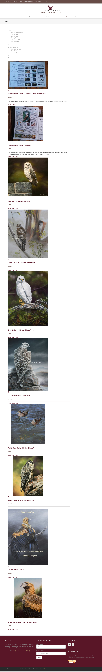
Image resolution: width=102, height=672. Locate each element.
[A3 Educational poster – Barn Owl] (39, 124)
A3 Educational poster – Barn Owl (19, 145)
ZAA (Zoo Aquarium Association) (21, 651)
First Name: (39, 644)
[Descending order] (8, 44)
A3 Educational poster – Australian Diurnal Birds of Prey (27, 94)
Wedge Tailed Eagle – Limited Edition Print (22, 622)
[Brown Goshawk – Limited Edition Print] (39, 235)
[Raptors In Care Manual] (39, 538)
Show (16, 49)
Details (16, 104)
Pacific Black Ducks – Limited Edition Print (22, 448)
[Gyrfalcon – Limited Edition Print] (39, 365)
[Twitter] (73, 644)
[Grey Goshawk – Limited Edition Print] (39, 299)
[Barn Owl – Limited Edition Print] (39, 178)
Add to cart (11, 104)
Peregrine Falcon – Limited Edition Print (21, 500)
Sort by (17, 32)
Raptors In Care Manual (16, 570)
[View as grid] (8, 55)
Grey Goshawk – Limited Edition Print (20, 330)
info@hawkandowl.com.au (50, 1)
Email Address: (40, 650)
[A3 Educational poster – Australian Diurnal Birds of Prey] (39, 76)
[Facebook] (69, 644)
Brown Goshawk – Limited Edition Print (21, 263)
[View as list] (8, 57)
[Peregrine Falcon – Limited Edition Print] (39, 477)
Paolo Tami (44, 668)
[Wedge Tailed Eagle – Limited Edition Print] (39, 599)
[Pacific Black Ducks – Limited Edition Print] (39, 424)
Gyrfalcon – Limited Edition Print (19, 395)
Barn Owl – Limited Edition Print (19, 201)
